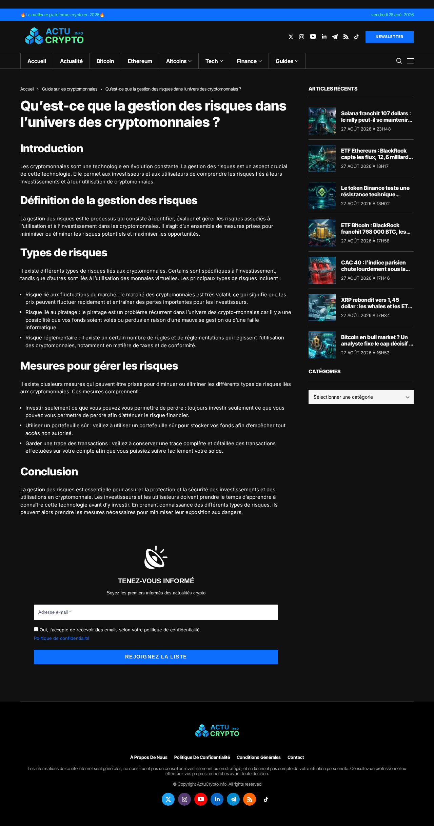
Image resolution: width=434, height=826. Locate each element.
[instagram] (301, 36)
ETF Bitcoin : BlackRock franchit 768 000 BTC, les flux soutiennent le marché (375, 231)
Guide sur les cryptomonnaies (69, 89)
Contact (296, 757)
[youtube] (313, 37)
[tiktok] (356, 36)
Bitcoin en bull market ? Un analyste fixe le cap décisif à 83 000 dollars (376, 343)
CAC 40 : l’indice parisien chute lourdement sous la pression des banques (373, 269)
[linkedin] (324, 37)
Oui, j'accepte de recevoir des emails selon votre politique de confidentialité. (119, 629)
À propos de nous (148, 757)
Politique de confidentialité (62, 638)
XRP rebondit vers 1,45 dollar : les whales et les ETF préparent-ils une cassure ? (376, 306)
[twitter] (291, 37)
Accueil (27, 89)
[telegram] (335, 36)
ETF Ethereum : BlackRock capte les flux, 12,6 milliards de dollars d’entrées (376, 157)
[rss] (346, 36)
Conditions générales (259, 757)
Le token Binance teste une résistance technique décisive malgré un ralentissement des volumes (377, 197)
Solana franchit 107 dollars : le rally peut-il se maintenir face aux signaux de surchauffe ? (376, 123)
